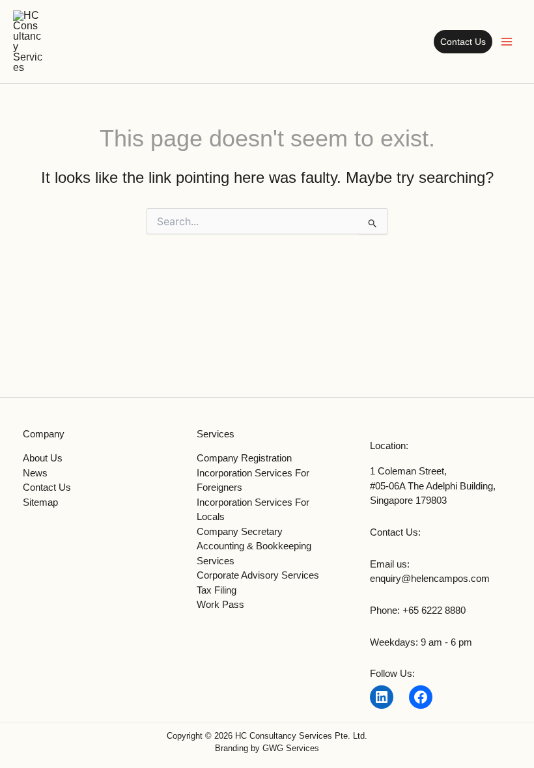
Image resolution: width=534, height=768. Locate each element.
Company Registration (244, 457)
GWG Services (290, 748)
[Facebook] (420, 697)
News (35, 472)
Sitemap (40, 502)
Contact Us (47, 487)
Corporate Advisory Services (258, 575)
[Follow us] (381, 697)
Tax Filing (216, 590)
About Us (43, 457)
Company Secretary (240, 531)
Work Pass (220, 604)
